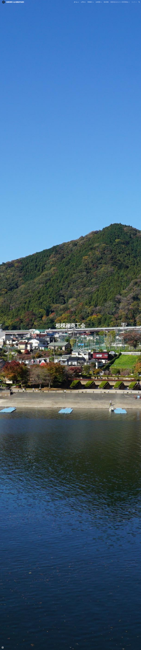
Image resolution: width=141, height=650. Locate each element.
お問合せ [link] (83, 2)
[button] (139, 2)
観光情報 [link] (106, 2)
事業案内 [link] (90, 2)
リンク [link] (133, 2)
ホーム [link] (75, 2)
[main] (70, 325)
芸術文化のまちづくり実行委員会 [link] (119, 2)
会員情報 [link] (98, 2)
